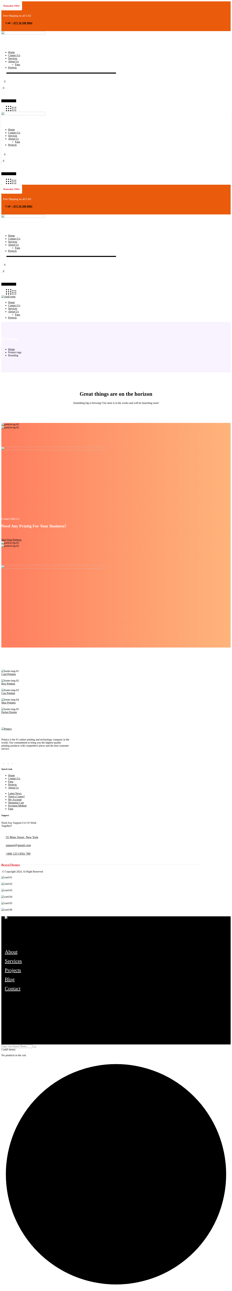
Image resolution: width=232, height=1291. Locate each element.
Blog (10, 979)
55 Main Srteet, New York (22, 837)
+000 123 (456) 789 (18, 853)
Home (11, 349)
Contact (12, 988)
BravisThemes (10, 865)
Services (13, 961)
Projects (13, 970)
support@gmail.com (18, 845)
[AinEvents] (8, 296)
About (11, 952)
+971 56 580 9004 (22, 23)
